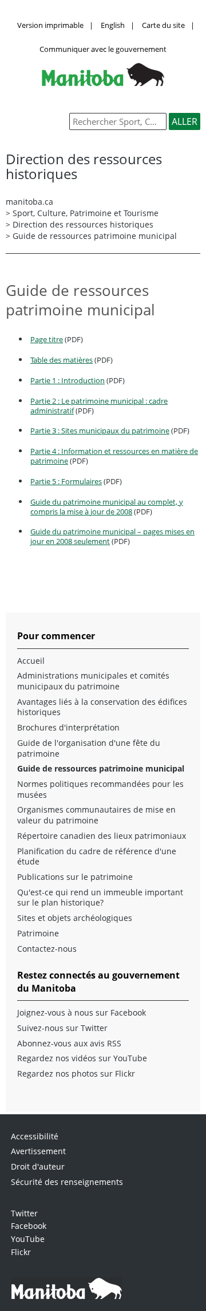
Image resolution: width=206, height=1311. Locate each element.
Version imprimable (50, 25)
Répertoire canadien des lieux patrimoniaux (101, 836)
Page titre (46, 339)
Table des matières (61, 360)
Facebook (28, 1225)
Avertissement (38, 1151)
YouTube (28, 1238)
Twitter (24, 1213)
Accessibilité (34, 1136)
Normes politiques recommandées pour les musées (100, 789)
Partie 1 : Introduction (67, 380)
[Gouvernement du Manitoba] (103, 82)
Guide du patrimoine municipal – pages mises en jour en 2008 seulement (112, 536)
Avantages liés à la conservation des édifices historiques (102, 707)
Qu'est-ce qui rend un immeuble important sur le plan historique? (100, 897)
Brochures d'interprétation (68, 728)
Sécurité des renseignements (67, 1181)
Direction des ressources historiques (83, 224)
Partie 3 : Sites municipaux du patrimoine (99, 430)
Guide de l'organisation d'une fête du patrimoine (88, 748)
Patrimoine (38, 933)
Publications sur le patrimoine (75, 877)
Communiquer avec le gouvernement (103, 49)
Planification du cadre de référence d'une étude (96, 856)
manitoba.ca (29, 201)
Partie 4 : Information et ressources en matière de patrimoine (114, 456)
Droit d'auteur (38, 1166)
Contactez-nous (47, 949)
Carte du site (163, 25)
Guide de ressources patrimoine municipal (100, 769)
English (113, 25)
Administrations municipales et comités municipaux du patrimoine (93, 681)
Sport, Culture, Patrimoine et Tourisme (86, 213)
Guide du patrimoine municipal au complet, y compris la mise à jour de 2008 (106, 507)
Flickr (21, 1252)
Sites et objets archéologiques (74, 918)
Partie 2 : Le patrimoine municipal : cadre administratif (99, 406)
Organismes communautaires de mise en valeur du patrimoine (96, 815)
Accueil (31, 661)
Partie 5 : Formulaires (66, 481)
